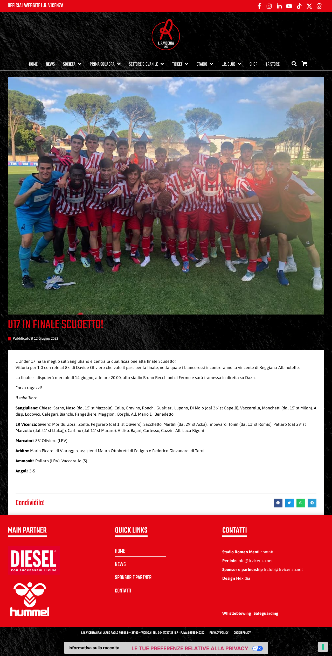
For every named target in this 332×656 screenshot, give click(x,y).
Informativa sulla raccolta (93, 647)
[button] (278, 503)
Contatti (123, 591)
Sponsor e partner (133, 577)
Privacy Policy (219, 633)
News (50, 64)
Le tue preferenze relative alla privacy (190, 648)
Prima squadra (102, 64)
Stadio (202, 64)
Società (69, 64)
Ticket (177, 64)
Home (33, 64)
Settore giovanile (143, 64)
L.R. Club (228, 64)
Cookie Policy (242, 633)
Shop (254, 64)
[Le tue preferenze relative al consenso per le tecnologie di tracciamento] (323, 647)
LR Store (273, 64)
